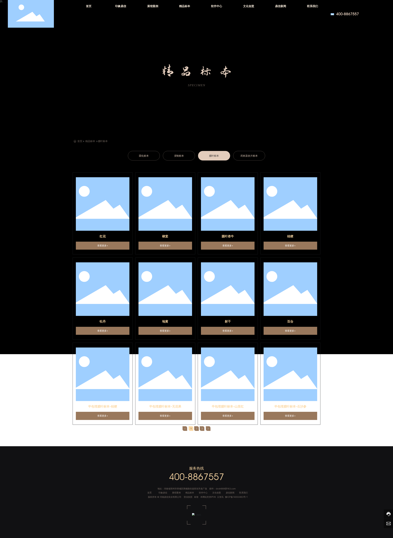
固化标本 (144, 155)
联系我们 (243, 492)
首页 (149, 492)
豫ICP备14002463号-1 (236, 497)
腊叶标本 (214, 155)
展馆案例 (176, 492)
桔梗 (290, 236)
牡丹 (103, 321)
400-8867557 (347, 14)
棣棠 (165, 236)
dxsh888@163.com (226, 488)
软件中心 (203, 492)
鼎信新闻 (230, 492)
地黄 (165, 321)
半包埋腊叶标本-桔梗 (102, 406)
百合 (290, 321)
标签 (196, 497)
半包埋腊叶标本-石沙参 (290, 406)
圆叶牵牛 (228, 236)
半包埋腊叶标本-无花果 (165, 406)
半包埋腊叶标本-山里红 (228, 406)
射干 (228, 321)
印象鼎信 (163, 492)
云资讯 (220, 497)
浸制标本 (179, 155)
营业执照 (188, 497)
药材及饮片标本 (249, 155)
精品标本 (90, 141)
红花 (103, 236)
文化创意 (216, 492)
